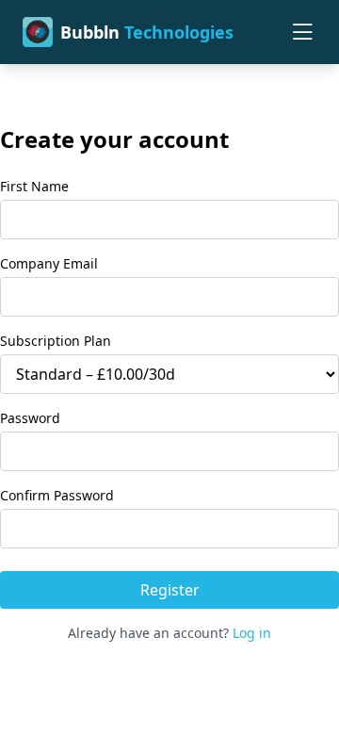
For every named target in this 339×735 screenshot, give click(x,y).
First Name (34, 186)
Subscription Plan (55, 341)
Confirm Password (57, 495)
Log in (252, 633)
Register (170, 590)
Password (30, 418)
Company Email (49, 263)
